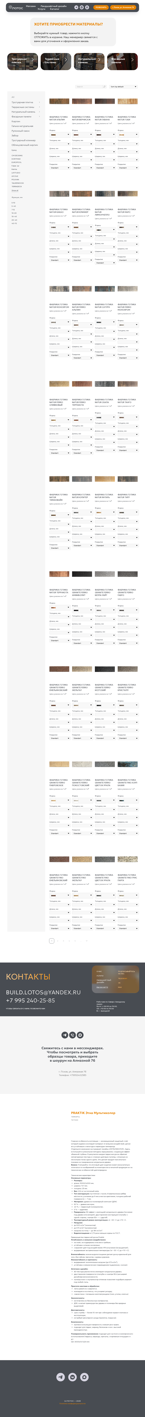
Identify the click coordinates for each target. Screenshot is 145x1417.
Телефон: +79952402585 (72, 1075)
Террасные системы (52, 60)
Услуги (41, 8)
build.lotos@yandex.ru (43, 992)
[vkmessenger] (82, 7)
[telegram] (76, 7)
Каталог (54, 8)
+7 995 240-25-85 (30, 1000)
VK (119, 983)
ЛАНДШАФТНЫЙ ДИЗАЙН (104, 981)
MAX (120, 987)
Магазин (31, 6)
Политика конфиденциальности (72, 1403)
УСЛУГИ (100, 976)
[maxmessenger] (87, 7)
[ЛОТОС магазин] (64, 1035)
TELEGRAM (122, 978)
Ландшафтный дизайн (53, 6)
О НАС (99, 971)
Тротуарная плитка (19, 60)
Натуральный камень (87, 60)
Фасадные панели (118, 60)
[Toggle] (39, 102)
